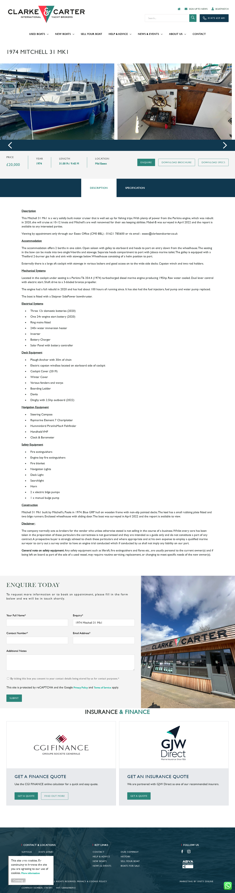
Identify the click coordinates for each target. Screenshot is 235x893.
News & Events (148, 33)
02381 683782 (46, 861)
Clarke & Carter (46, 14)
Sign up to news (198, 9)
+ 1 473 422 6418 (44, 866)
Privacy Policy (81, 687)
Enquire (146, 162)
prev (10, 145)
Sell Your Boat (91, 33)
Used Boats (37, 33)
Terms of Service (102, 687)
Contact (199, 33)
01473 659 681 (216, 18)
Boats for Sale (130, 866)
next (225, 145)
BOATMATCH (222, 9)
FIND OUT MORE (54, 796)
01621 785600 (46, 856)
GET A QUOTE (26, 796)
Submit (14, 698)
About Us (176, 33)
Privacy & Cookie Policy (92, 881)
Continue (18, 880)
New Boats (63, 33)
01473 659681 (46, 852)
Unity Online (205, 881)
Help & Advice (118, 33)
